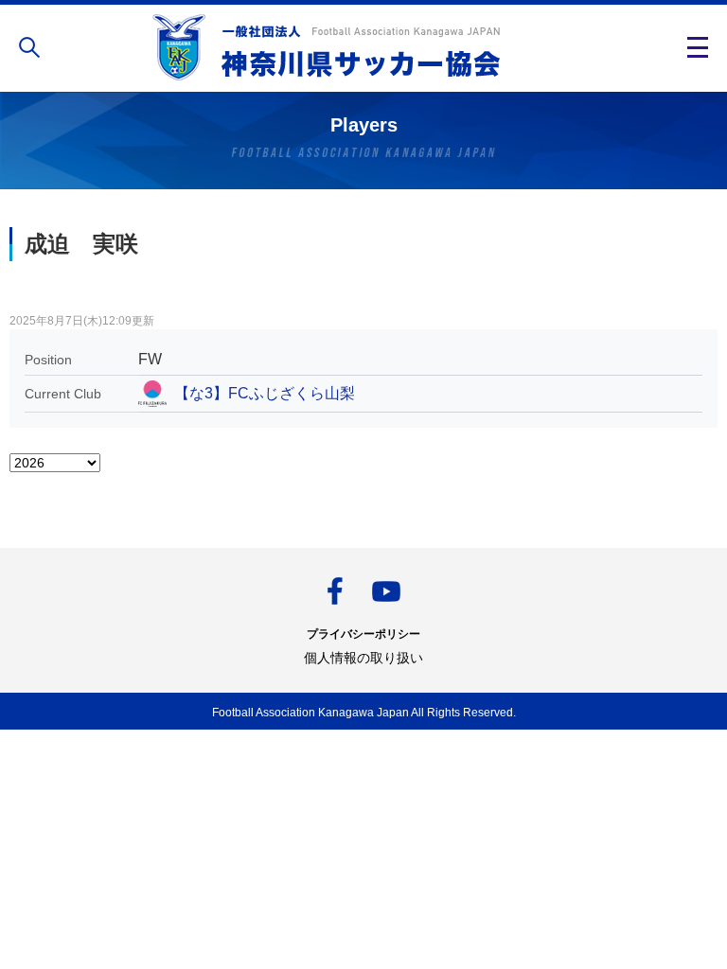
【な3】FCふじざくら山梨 (264, 393)
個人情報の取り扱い (363, 657)
